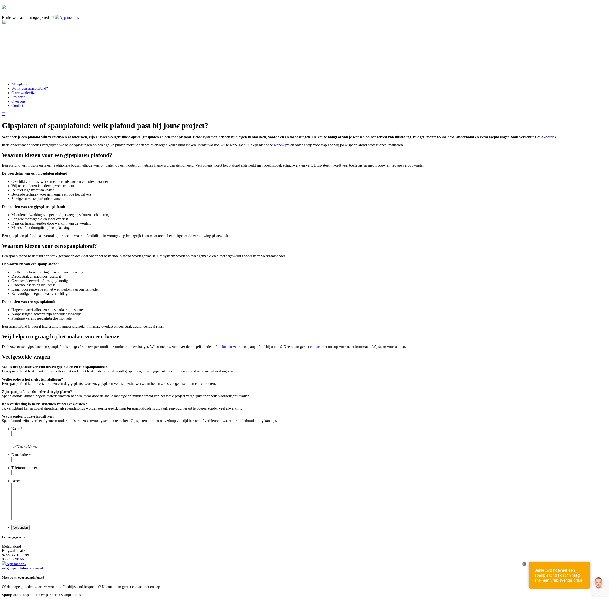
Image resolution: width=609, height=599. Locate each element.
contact (315, 347)
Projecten (18, 97)
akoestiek (548, 137)
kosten (227, 347)
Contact (17, 106)
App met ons (69, 17)
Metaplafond (20, 84)
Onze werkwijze (23, 93)
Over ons (18, 101)
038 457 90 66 (13, 559)
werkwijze (282, 145)
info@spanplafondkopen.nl (22, 568)
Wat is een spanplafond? (29, 88)
